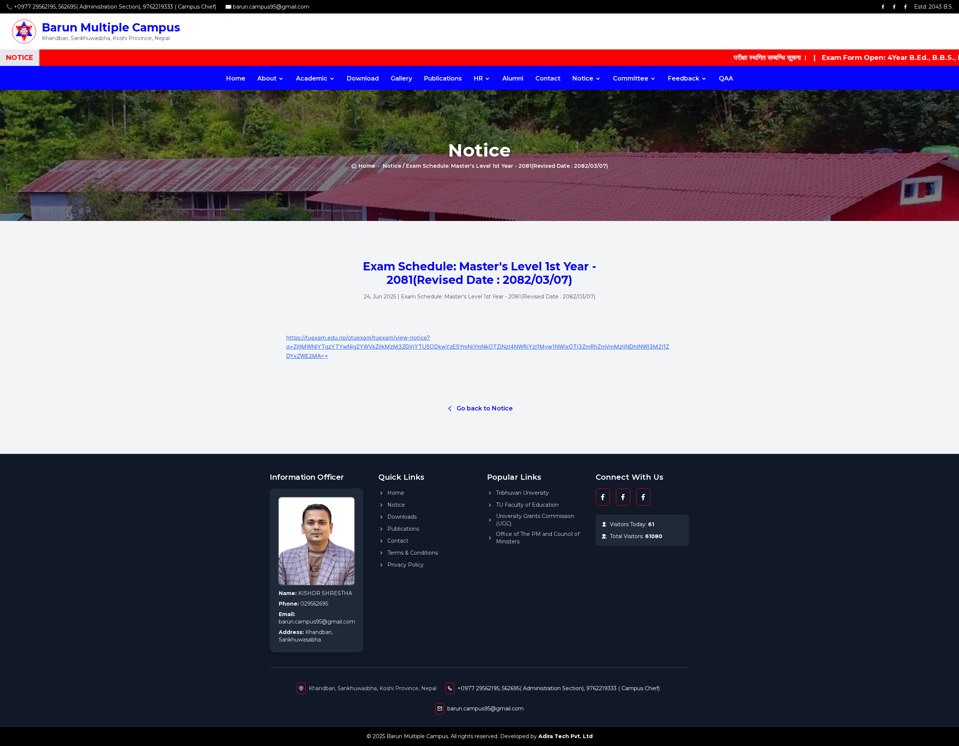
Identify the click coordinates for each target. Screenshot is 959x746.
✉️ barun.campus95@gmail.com (267, 6)
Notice (582, 78)
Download (363, 78)
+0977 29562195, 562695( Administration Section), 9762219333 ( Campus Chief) (558, 688)
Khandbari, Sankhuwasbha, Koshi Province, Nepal (372, 688)
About (266, 78)
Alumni (512, 78)
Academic (311, 78)
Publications (443, 78)
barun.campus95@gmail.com (485, 708)
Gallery (401, 78)
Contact (547, 78)
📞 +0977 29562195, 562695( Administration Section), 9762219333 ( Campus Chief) (111, 6)
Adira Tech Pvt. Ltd (565, 736)
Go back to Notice (485, 408)
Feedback (683, 78)
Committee (630, 78)
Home (235, 78)
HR (478, 78)
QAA (726, 78)
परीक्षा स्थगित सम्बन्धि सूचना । (733, 58)
